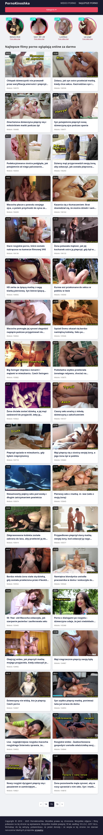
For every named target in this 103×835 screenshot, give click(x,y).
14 (46, 804)
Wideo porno (68, 3)
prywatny (39, 830)
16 (57, 804)
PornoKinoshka (17, 3)
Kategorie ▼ (51, 9)
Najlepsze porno (88, 3)
